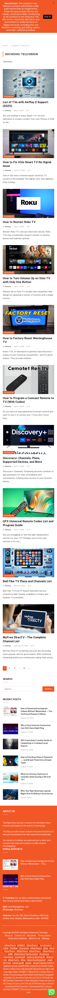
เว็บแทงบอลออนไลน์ (18, 975)
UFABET (21, 945)
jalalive (43, 963)
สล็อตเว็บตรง (10, 945)
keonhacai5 (20, 957)
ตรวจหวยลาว (45, 945)
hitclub (46, 978)
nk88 (10, 954)
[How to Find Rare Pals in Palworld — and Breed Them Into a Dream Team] (10, 761)
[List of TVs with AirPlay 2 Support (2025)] (28, 83)
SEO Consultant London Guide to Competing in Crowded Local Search (36, 743)
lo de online (19, 978)
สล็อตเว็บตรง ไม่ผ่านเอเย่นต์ (26, 954)
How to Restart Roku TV (19, 222)
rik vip (28, 983)
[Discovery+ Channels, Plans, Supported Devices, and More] (28, 439)
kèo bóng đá (31, 980)
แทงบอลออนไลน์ (12, 986)
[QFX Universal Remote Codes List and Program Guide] (28, 502)
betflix (44, 966)
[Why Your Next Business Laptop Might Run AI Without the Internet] (10, 794)
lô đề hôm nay (39, 983)
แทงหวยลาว (20, 980)
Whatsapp (18, 910)
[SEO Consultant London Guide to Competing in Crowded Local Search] (10, 744)
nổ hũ (5, 975)
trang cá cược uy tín (16, 983)
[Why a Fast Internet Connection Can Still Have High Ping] (10, 729)
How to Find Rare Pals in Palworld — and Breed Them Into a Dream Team (36, 760)
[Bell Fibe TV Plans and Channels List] (28, 562)
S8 (26, 966)
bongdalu (8, 978)
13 (24, 668)
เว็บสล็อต (14, 948)
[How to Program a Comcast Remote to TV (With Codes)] (28, 379)
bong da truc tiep (41, 969)
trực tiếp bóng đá (24, 969)
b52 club (7, 963)
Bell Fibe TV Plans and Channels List (27, 581)
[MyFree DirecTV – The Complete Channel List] (28, 618)
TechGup (43, 932)
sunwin (15, 963)
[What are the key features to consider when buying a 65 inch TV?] (10, 777)
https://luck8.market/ (36, 960)
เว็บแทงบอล (24, 948)
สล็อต (5, 948)
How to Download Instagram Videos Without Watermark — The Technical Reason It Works (36, 711)
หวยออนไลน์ (34, 966)
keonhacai (8, 957)
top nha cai (30, 978)
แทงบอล (49, 983)
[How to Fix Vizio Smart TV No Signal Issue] (28, 143)
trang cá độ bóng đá (36, 957)
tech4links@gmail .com (18, 907)
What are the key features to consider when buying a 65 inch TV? (36, 777)
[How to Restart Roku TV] (28, 203)
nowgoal (49, 975)
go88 (21, 963)
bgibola (7, 966)
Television (8, 96)
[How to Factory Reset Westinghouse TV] (28, 319)
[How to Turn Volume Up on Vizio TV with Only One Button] (28, 259)
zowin (50, 960)
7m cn (39, 978)
